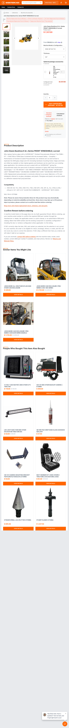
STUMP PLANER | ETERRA (44, 520)
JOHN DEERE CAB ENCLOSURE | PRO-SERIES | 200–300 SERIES (48, 287)
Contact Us (21, 7)
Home (7, 12)
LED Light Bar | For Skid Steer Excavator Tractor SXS (15, 430)
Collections (15, 12)
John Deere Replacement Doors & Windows (54, 18)
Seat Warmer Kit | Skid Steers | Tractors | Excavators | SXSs (47, 476)
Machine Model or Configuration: (53, 45)
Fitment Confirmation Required (35, 18)
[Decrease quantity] (46, 98)
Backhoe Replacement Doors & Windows (16, 18)
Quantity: (46, 94)
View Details (18, 294)
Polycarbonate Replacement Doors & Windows (18, 21)
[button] (26, 38)
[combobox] (30, 2)
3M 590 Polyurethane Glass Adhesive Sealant (50, 430)
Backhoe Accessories (27, 12)
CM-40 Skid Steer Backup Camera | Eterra (49, 385)
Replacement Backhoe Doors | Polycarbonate (41, 21)
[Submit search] (41, 2)
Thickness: (47, 53)
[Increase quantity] (55, 98)
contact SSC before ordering (26, 236)
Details (47, 131)
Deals (3, 7)
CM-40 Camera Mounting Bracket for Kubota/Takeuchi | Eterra (17, 476)
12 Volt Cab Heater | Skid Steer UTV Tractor (17, 385)
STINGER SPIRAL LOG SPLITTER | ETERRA (17, 520)
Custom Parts (11, 7)
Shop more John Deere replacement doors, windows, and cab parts (25, 206)
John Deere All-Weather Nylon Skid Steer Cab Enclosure (17, 287)
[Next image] (38, 38)
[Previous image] (14, 38)
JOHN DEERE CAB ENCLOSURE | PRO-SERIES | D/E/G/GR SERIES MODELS (16, 332)
